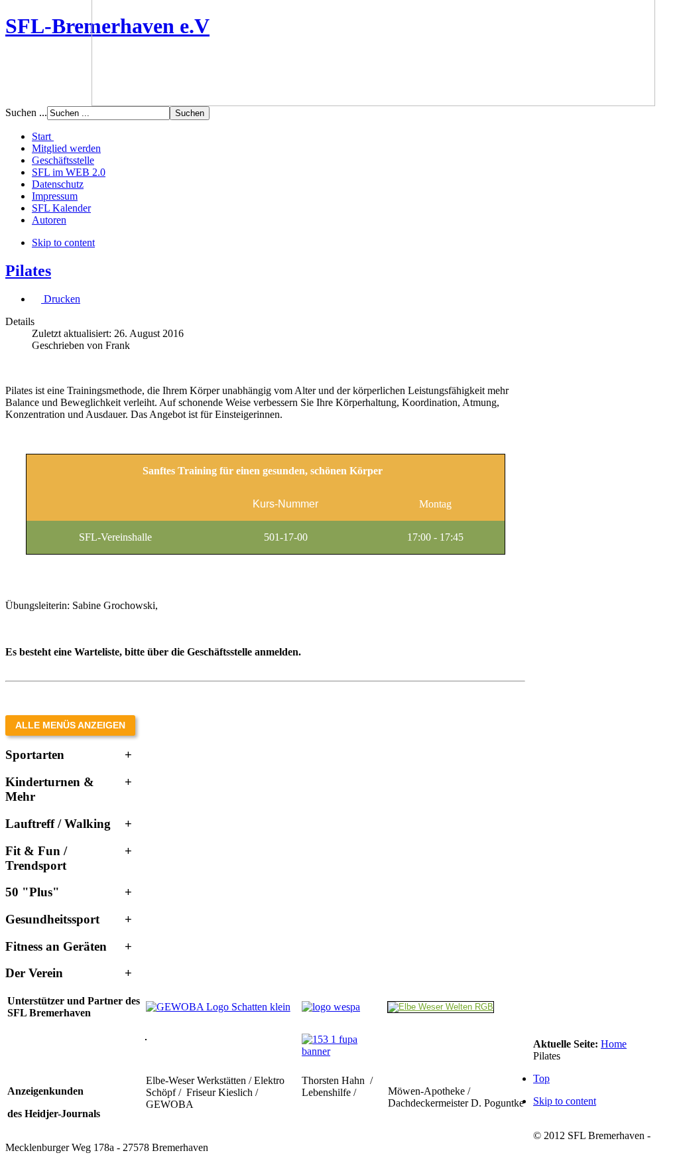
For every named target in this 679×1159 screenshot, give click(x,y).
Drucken (60, 299)
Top (541, 1078)
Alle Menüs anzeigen (70, 725)
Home (614, 1044)
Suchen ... (26, 112)
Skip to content (63, 242)
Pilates (28, 270)
